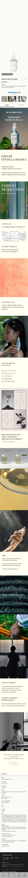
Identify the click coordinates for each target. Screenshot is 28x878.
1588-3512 (7, 862)
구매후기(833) (21, 105)
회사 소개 (3, 857)
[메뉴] (3, 874)
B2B (8, 857)
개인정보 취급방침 (6, 859)
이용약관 (16, 857)
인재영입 (11, 857)
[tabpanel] (14, 60)
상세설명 (7, 105)
